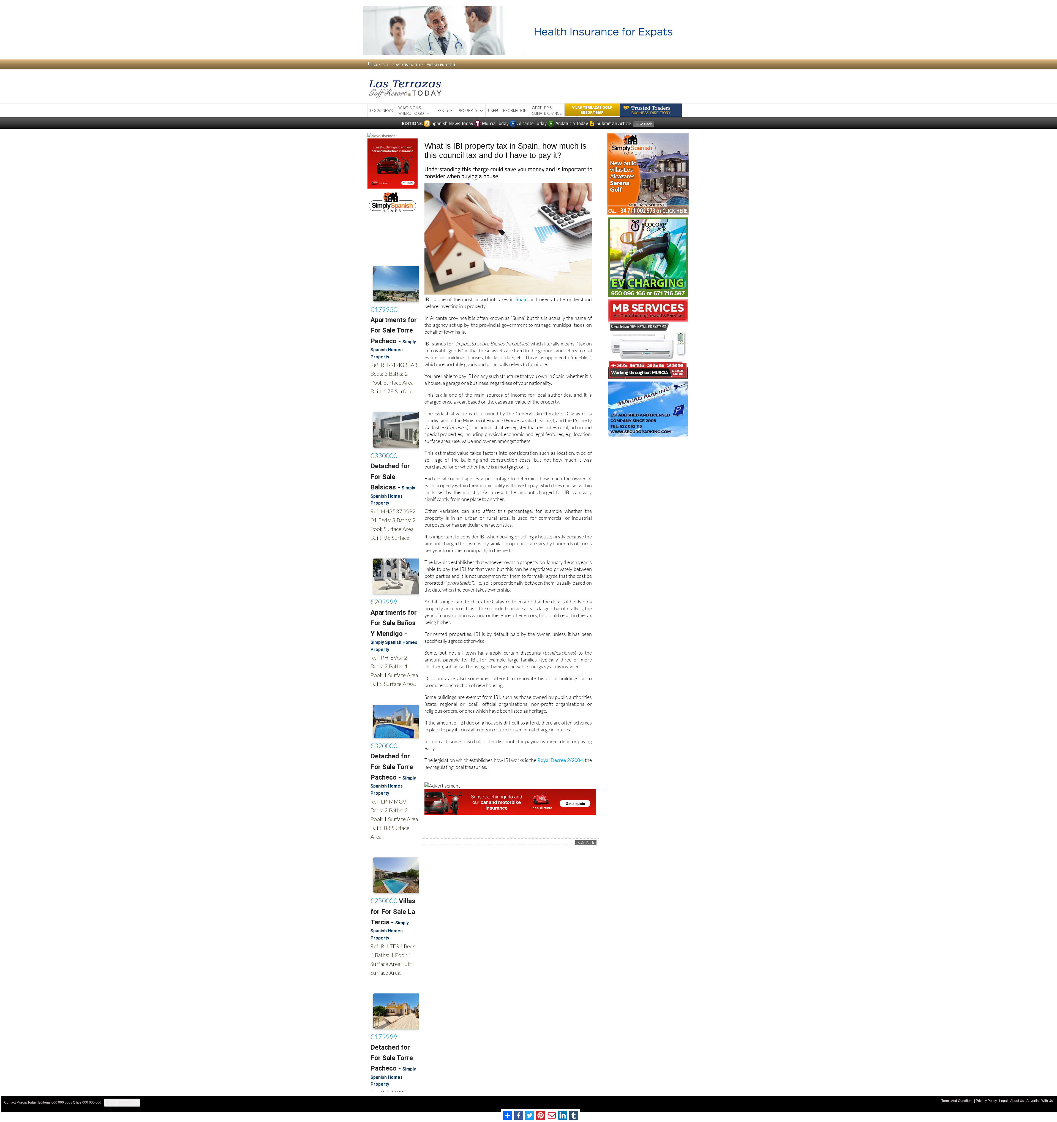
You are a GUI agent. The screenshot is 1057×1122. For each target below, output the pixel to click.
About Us (1017, 1101)
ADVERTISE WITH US (408, 64)
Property (467, 110)
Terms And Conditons (957, 1101)
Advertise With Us (1039, 1101)
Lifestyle (444, 110)
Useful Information (507, 110)
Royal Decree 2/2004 (560, 760)
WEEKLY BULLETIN (441, 64)
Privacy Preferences (122, 1102)
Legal (1003, 1101)
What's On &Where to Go (411, 110)
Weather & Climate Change (547, 110)
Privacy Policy (986, 1101)
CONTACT (381, 64)
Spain (522, 299)
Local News (381, 110)
